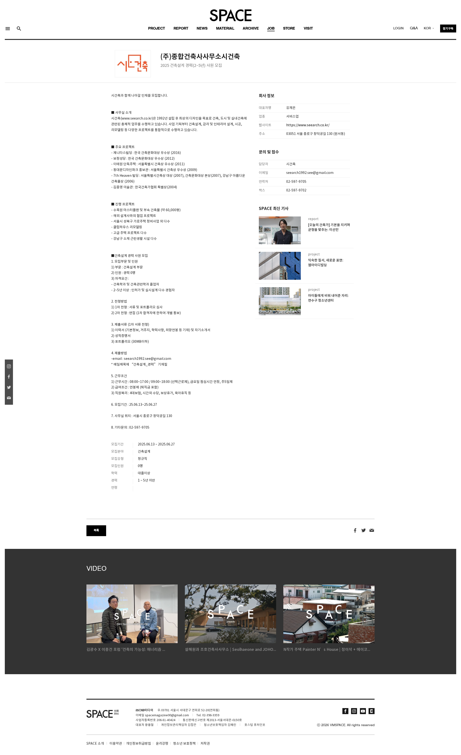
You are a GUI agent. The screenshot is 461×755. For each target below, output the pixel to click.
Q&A (414, 28)
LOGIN (398, 28)
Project (156, 28)
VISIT (308, 28)
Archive (251, 28)
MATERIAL (225, 28)
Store (289, 28)
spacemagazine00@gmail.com (167, 715)
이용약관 (115, 744)
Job (271, 28)
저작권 (205, 744)
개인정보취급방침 (138, 744)
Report (181, 28)
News (202, 28)
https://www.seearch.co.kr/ (307, 125)
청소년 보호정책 (184, 744)
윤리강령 (162, 744)
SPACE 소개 (95, 744)
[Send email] (372, 531)
